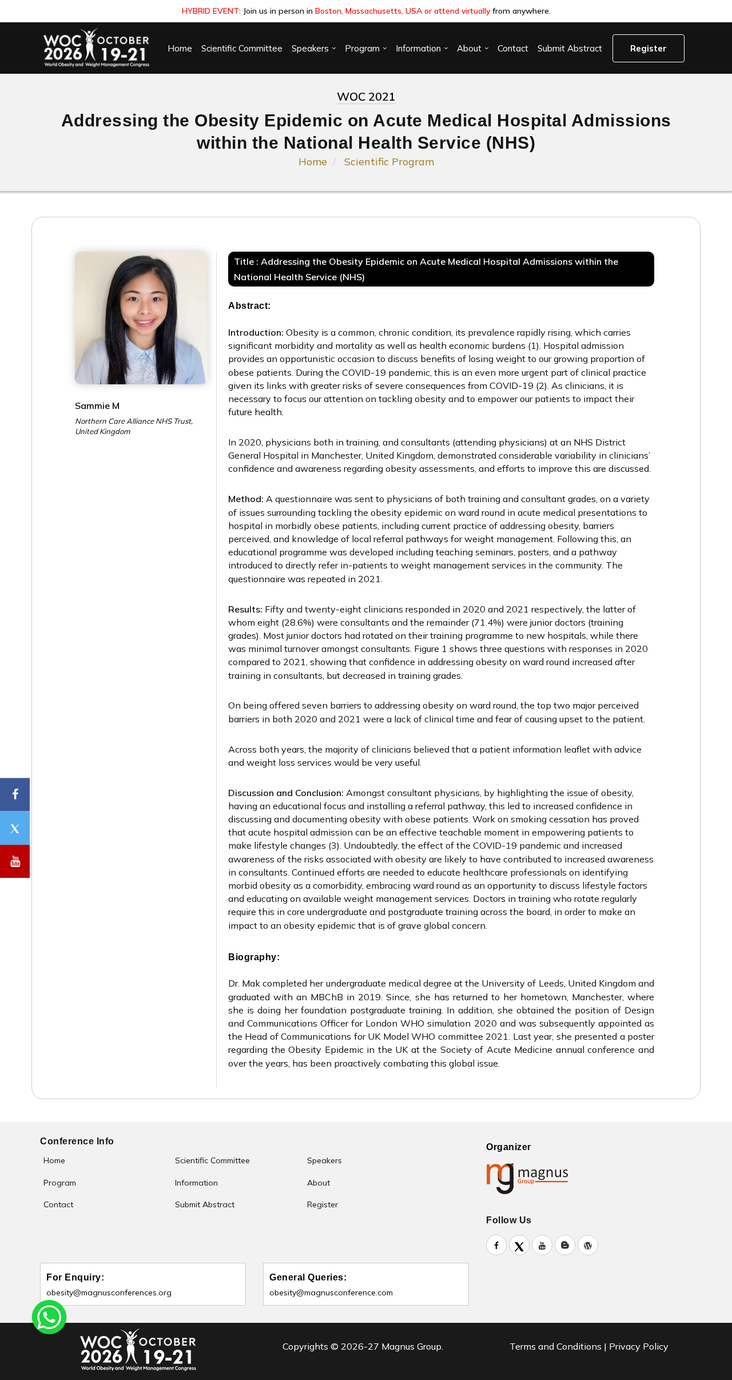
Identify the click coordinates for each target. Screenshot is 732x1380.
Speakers (310, 48)
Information (418, 48)
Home (180, 48)
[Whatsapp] (49, 1316)
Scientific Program (389, 161)
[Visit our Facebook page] (15, 795)
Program (362, 48)
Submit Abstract (570, 48)
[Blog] (565, 1245)
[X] (519, 1245)
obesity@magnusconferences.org (109, 1292)
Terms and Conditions (556, 1346)
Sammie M (97, 405)
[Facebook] (496, 1245)
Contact (513, 48)
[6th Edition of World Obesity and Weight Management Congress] (96, 48)
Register (648, 48)
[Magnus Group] (532, 1177)
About (469, 48)
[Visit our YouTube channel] (15, 861)
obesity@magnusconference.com (331, 1292)
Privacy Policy (639, 1346)
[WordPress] (588, 1245)
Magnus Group (411, 1346)
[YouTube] (542, 1245)
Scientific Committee (242, 48)
